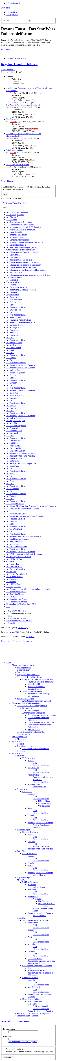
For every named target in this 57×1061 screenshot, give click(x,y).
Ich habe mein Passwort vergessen (22, 1041)
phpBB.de (30, 636)
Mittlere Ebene (44, 803)
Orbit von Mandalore (42, 1006)
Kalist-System (33, 775)
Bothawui (32, 884)
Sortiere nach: (31, 187)
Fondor (31, 834)
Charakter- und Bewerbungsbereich (32, 706)
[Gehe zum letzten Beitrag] (36, 100)
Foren (8, 663)
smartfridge (14, 121)
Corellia (31, 815)
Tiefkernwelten (28, 758)
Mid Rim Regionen (30, 882)
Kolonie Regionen (30, 832)
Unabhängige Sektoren (31, 999)
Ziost (30, 937)
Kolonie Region (23, 830)
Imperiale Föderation (36, 686)
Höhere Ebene (44, 801)
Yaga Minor (33, 923)
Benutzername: (9, 1029)
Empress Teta (33, 768)
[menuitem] (11, 12)
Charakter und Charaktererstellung (26, 703)
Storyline (21, 672)
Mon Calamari (34, 987)
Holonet (20, 744)
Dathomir (32, 951)
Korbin (31, 865)
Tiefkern (20, 756)
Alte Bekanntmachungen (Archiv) (36, 701)
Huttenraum (33, 896)
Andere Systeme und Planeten (40, 822)
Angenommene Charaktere (33, 713)
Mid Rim (21, 880)
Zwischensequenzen (25, 746)
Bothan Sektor (39, 887)
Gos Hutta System (40, 906)
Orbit (35, 763)
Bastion (31, 930)
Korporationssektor (36, 1001)
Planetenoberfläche (41, 765)
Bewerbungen (33, 710)
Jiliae (30, 968)
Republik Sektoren (30, 977)
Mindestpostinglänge (15, 150)
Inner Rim (21, 851)
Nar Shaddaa (43, 901)
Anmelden (6, 1021)
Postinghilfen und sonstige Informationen (39, 695)
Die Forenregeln (13, 119)
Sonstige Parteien (35, 689)
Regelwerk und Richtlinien (19, 64)
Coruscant (32, 794)
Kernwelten (22, 789)
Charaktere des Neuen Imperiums (42, 715)
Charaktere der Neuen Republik (41, 722)
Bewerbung (27, 708)
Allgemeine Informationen (23, 665)
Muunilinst (32, 944)
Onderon (31, 856)
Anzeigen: (7, 187)
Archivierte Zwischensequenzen (35, 748)
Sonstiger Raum (34, 784)
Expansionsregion (24, 877)
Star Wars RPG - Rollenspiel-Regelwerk (23, 105)
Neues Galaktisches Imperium (40, 682)
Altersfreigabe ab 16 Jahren (17, 164)
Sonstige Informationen (32, 691)
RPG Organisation (19, 737)
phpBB (15, 632)
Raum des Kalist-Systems (43, 777)
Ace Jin (13, 93)
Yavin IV (31, 980)
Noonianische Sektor (36, 970)
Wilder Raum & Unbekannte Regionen (33, 1013)
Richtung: (7, 189)
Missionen (21, 739)
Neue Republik (34, 684)
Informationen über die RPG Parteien (37, 679)
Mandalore (32, 1004)
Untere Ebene (44, 806)
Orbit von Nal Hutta (46, 903)
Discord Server (23, 670)
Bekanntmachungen (25, 698)
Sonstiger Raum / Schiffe (27, 1016)
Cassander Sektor (35, 958)
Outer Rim (21, 918)
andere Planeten (39, 875)
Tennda (31, 863)
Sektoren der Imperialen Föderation (37, 966)
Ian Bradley (23, 627)
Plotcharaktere (34, 729)
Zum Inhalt (5, 8)
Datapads (21, 751)
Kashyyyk (32, 889)
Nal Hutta (37, 899)
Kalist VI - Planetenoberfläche (41, 780)
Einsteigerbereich (24, 667)
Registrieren (22, 1021)
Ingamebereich (18, 741)
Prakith (31, 760)
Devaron (31, 841)
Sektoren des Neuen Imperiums (35, 920)
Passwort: (7, 1036)
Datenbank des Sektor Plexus (29, 677)
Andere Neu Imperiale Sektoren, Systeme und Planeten (41, 962)
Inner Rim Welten (29, 853)
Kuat (30, 808)
